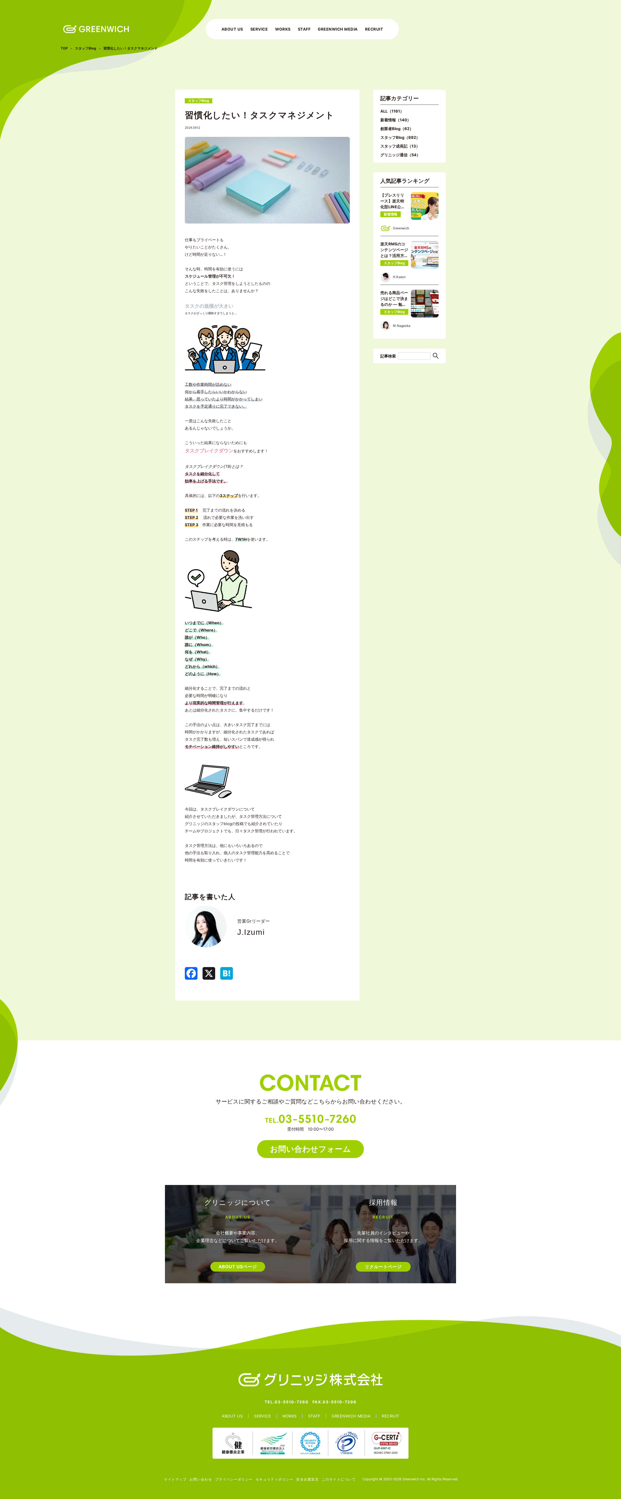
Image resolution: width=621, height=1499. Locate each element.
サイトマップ (175, 1479)
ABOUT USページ (238, 1266)
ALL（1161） (392, 111)
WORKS (282, 29)
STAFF (304, 29)
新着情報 (390, 214)
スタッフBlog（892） (400, 137)
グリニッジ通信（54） (400, 154)
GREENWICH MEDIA (338, 29)
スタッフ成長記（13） (400, 146)
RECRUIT (374, 29)
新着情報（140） (395, 119)
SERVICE (259, 29)
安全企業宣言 (307, 1479)
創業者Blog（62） (396, 128)
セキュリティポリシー (274, 1479)
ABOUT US (232, 29)
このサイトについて (339, 1479)
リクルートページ (383, 1266)
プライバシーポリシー (234, 1479)
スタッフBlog (394, 263)
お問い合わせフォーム (310, 1149)
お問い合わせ (200, 1479)
